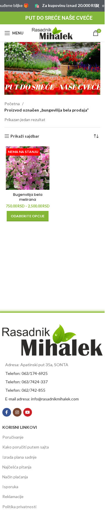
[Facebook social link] (6, 412)
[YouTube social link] (27, 412)
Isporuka (10, 486)
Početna (12, 103)
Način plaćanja (15, 476)
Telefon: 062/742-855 (25, 390)
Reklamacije (13, 496)
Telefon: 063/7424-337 (26, 381)
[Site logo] (52, 32)
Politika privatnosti (19, 506)
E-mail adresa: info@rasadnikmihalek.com (42, 398)
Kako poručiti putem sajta (25, 446)
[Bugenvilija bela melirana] (27, 168)
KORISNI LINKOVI (19, 427)
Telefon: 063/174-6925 (26, 373)
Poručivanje (13, 437)
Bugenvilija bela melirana (27, 197)
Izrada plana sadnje (19, 457)
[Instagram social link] (17, 412)
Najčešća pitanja (16, 466)
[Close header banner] (97, 6)
